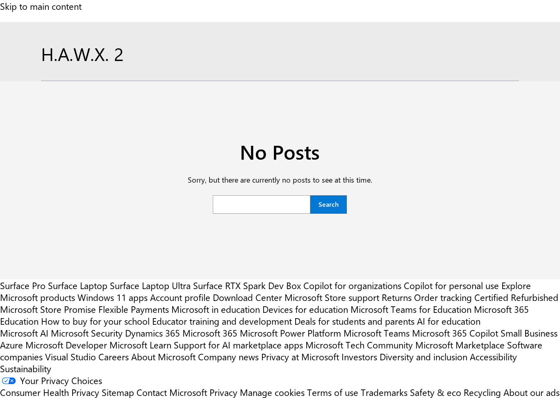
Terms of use (332, 392)
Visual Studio (70, 356)
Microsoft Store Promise (48, 309)
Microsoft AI (24, 333)
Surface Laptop (77, 285)
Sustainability (25, 368)
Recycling (482, 392)
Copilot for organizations (352, 285)
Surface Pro (23, 285)
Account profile (180, 297)
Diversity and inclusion (423, 356)
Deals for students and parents (354, 321)
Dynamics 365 (152, 333)
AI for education (448, 321)
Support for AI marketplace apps (238, 345)
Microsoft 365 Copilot (455, 333)
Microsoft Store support (332, 297)
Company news (228, 356)
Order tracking (443, 297)
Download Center (247, 297)
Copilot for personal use (451, 285)
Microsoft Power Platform (290, 333)
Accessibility (493, 356)
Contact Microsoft (172, 392)
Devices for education (305, 309)
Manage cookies (272, 392)
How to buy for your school (95, 321)
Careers (113, 356)
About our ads (531, 392)
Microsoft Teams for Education (411, 309)
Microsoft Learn (140, 345)
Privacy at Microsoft (300, 356)
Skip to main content (41, 6)
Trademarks (384, 392)
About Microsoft (163, 356)
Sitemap (118, 392)
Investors (359, 356)
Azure (11, 345)
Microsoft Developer (66, 345)
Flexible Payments (133, 309)
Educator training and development (222, 321)
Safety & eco (435, 392)
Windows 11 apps (112, 297)
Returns (397, 297)
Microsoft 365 (209, 333)
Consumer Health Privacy (49, 392)
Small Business (529, 333)
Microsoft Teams (377, 333)
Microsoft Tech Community (359, 345)
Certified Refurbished (516, 297)
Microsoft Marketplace (460, 345)
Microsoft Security (87, 333)
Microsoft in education (215, 309)
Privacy (224, 392)
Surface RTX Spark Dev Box (247, 285)
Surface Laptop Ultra (150, 285)
